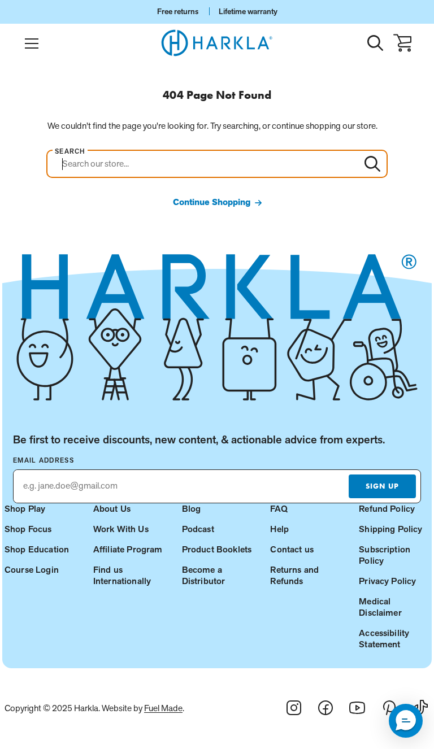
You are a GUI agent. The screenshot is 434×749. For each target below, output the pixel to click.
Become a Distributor (203, 575)
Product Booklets (217, 549)
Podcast (198, 529)
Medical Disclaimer (380, 607)
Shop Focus (28, 529)
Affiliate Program (128, 549)
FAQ (278, 509)
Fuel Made (163, 708)
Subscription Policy (384, 555)
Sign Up (382, 486)
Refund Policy (387, 509)
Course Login (32, 570)
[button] (406, 721)
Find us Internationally (122, 575)
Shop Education (37, 549)
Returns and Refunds (294, 575)
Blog (191, 509)
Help (279, 529)
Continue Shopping (211, 202)
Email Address (43, 460)
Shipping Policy (390, 529)
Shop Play (25, 509)
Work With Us (121, 529)
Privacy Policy (387, 581)
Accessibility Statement (384, 638)
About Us (112, 509)
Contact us (292, 549)
